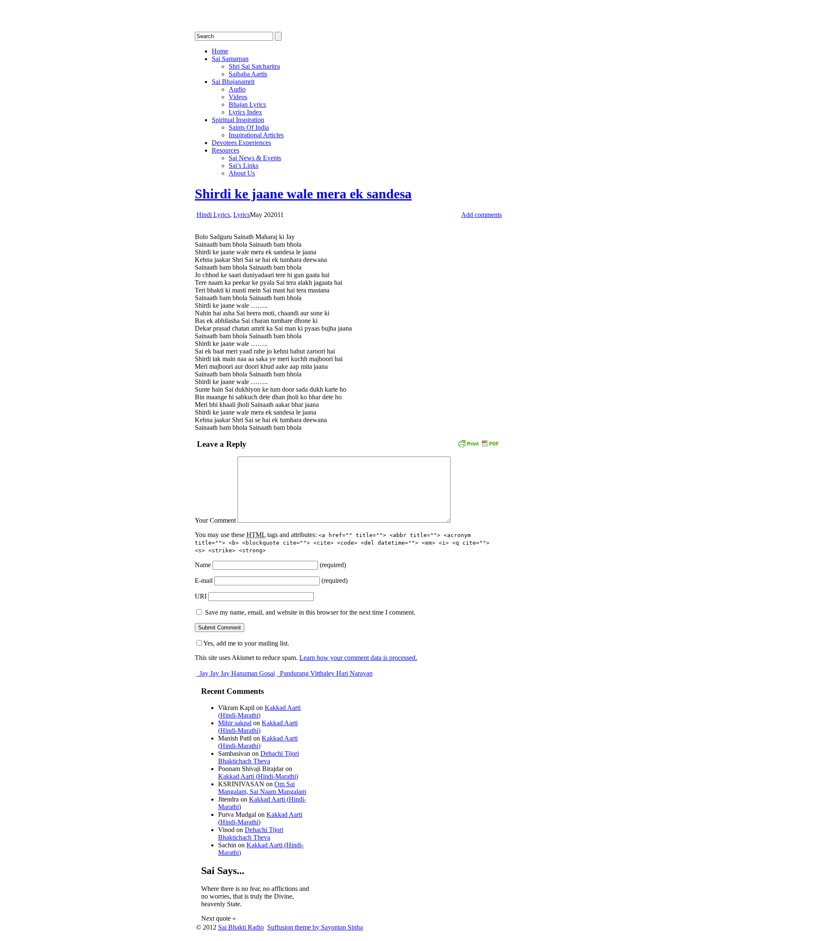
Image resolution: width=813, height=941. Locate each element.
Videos (238, 96)
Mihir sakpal (235, 723)
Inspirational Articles (256, 135)
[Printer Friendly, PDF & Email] (478, 443)
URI (201, 596)
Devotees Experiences (241, 142)
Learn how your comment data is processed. (358, 657)
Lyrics (241, 214)
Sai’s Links (243, 165)
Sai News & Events (255, 157)
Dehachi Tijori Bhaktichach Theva (258, 757)
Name (203, 564)
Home (220, 51)
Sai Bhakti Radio (241, 927)
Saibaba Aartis (248, 74)
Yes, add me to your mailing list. (246, 643)
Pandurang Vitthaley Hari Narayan (325, 673)
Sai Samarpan (230, 58)
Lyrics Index (245, 112)
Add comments (481, 214)
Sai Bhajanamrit (233, 81)
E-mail (204, 580)
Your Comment (215, 520)
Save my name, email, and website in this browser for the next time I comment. (310, 612)
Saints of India (249, 127)
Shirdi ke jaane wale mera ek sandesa (303, 193)
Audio (237, 89)
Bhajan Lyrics (247, 104)
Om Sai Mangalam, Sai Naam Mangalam (262, 787)
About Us (242, 173)
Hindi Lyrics (213, 214)
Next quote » (218, 918)
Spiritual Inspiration (238, 119)
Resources (225, 150)
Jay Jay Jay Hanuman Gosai (236, 673)
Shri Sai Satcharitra (254, 66)
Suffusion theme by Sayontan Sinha (315, 927)
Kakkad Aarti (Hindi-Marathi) (259, 711)
